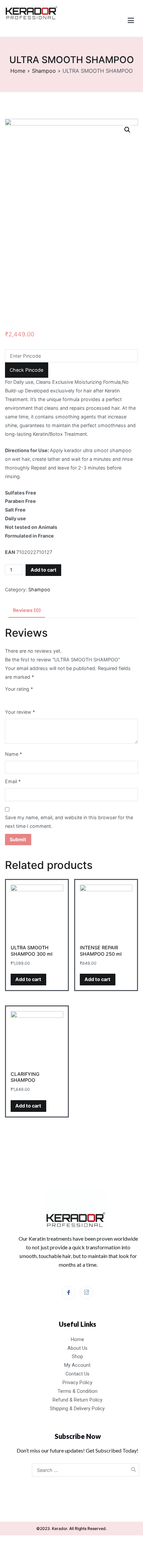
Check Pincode (26, 370)
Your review (20, 712)
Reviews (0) (27, 610)
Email (13, 781)
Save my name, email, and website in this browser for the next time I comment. (69, 822)
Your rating (19, 689)
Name (13, 754)
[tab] (27, 611)
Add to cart (44, 570)
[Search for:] (85, 1469)
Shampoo (44, 70)
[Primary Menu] (131, 21)
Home (17, 70)
